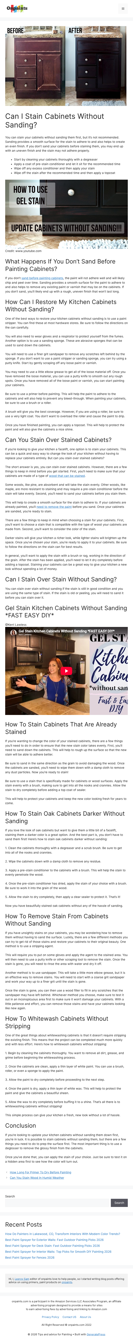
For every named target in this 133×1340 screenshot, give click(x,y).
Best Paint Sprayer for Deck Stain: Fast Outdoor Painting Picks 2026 (52, 1245)
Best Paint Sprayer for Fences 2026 (30, 1257)
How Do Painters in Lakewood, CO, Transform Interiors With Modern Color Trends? (62, 1234)
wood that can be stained (67, 476)
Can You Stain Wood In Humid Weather (37, 1177)
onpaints (67, 1282)
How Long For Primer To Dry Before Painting (40, 1172)
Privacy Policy (50, 1317)
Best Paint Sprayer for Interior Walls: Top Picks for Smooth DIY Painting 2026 (58, 1251)
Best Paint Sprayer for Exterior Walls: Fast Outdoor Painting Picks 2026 (54, 1240)
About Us (85, 1317)
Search (10, 1196)
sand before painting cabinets (42, 278)
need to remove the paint (54, 507)
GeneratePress (96, 1334)
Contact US (69, 1317)
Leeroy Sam (22, 1279)
